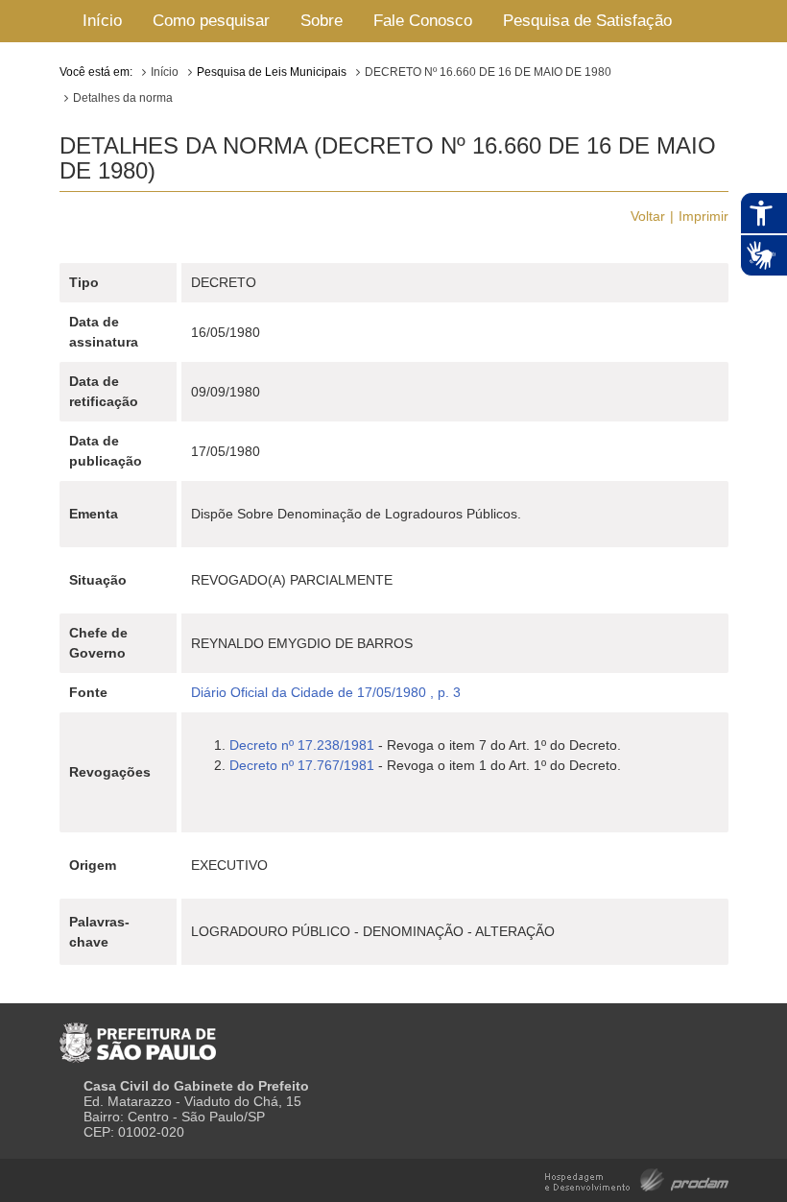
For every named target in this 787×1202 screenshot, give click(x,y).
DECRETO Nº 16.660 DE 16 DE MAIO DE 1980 (488, 72)
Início (102, 21)
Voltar (648, 216)
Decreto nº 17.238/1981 (301, 745)
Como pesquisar (211, 21)
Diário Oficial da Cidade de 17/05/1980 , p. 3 (326, 692)
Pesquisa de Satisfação (587, 21)
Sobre (321, 21)
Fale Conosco (422, 21)
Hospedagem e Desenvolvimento (636, 1178)
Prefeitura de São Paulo (138, 1034)
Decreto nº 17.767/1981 (301, 765)
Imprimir (703, 216)
